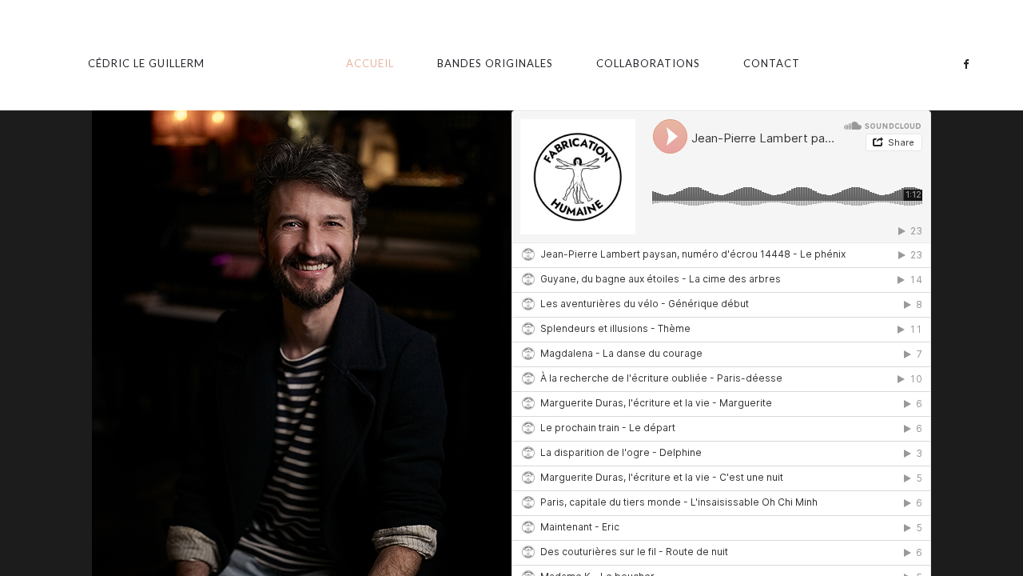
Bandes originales (495, 63)
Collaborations (648, 63)
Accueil (370, 63)
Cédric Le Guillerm (146, 63)
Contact (771, 63)
